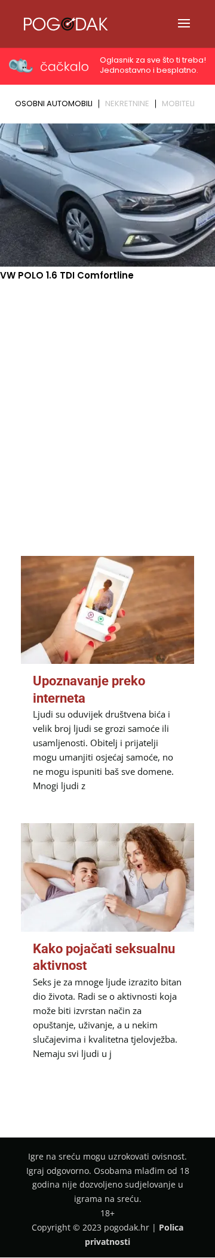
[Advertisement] (107, 402)
